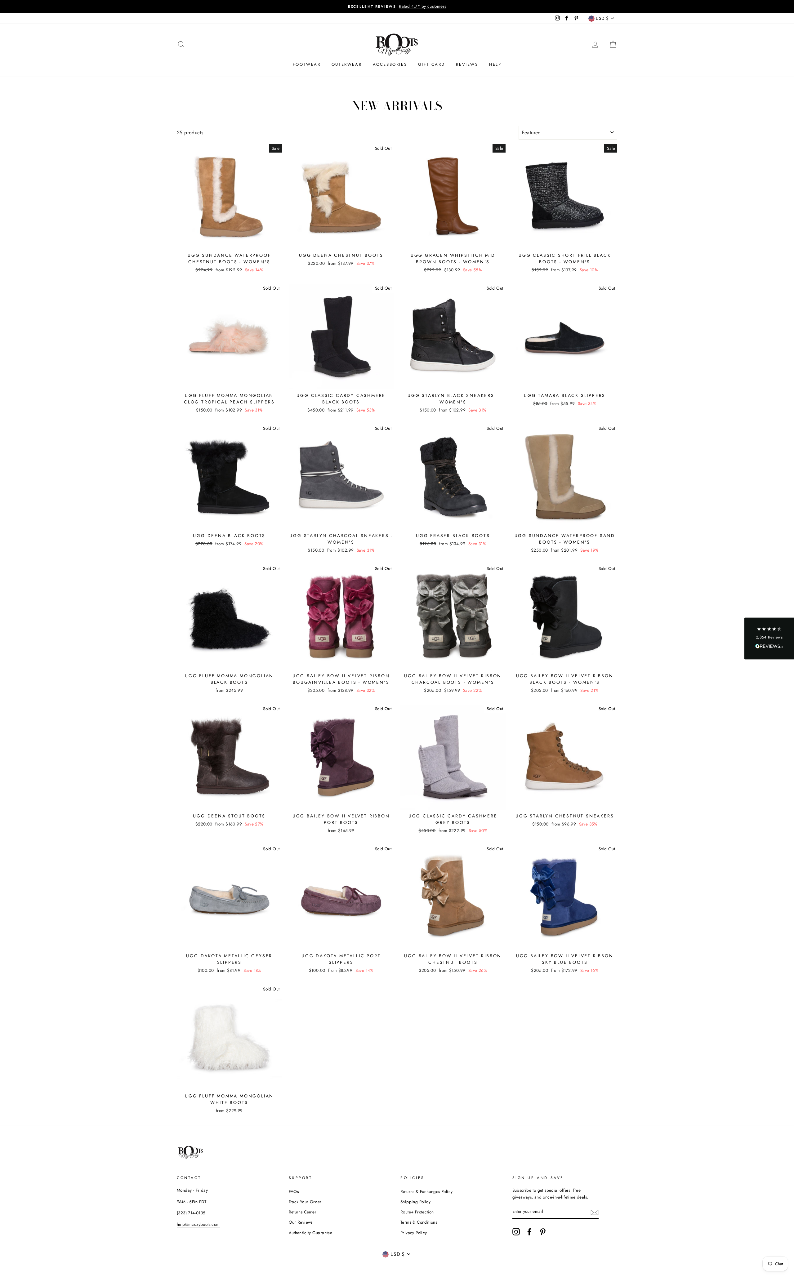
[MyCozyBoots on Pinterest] (542, 1231)
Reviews (467, 64)
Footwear (307, 64)
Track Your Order (305, 1202)
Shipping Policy (415, 1202)
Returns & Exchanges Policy (426, 1191)
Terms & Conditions (418, 1222)
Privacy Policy (413, 1233)
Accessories (390, 64)
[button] (769, 639)
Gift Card (431, 64)
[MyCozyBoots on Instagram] (516, 1231)
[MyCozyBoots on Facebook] (529, 1231)
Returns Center (303, 1212)
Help (495, 64)
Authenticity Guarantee (310, 1233)
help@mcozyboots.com (198, 1224)
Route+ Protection (417, 1212)
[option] (397, 6)
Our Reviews (301, 1222)
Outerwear (347, 64)
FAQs (294, 1191)
